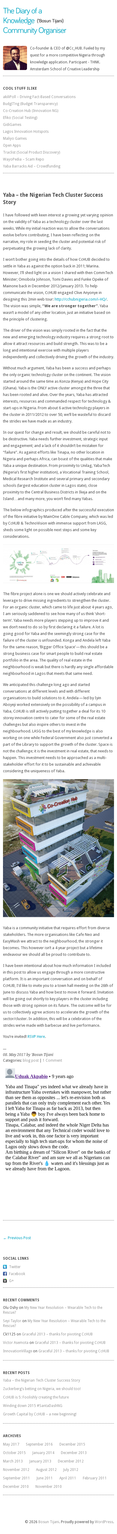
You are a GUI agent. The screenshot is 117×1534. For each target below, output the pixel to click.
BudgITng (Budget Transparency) (30, 104)
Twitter (15, 1267)
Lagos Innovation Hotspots (26, 131)
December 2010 (16, 1487)
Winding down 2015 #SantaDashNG (32, 1406)
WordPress (104, 1522)
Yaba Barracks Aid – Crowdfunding (31, 166)
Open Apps (12, 145)
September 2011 (16, 1478)
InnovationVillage (17, 1351)
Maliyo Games (15, 138)
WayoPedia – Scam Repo (23, 159)
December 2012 (71, 1461)
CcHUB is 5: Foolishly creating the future (36, 1397)
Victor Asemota (15, 1343)
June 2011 (45, 1478)
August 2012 (46, 1470)
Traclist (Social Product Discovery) (31, 152)
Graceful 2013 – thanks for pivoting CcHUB (57, 1334)
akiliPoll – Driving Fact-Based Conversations (39, 97)
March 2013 (13, 1461)
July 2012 (70, 1470)
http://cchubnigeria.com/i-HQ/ (81, 299)
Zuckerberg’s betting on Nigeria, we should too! (42, 1389)
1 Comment (52, 1060)
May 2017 (11, 1444)
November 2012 (16, 1470)
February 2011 (95, 1478)
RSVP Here (36, 1036)
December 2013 (74, 1453)
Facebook (17, 1274)
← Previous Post (17, 1238)
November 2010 (48, 1487)
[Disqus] (58, 1141)
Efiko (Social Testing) (20, 118)
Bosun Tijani (48, 1522)
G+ (11, 1281)
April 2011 (67, 1478)
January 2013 (40, 1461)
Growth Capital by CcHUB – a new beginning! (39, 1414)
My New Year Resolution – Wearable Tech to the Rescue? (52, 1310)
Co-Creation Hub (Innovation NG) (30, 111)
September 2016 (39, 1444)
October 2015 (14, 1453)
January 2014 (43, 1453)
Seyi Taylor (12, 1321)
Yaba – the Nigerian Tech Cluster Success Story (41, 1380)
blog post (31, 1060)
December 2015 (72, 1444)
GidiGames (12, 125)
